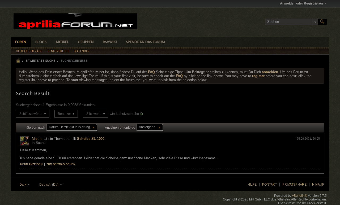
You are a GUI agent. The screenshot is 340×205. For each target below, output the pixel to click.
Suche (40, 143)
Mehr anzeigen (31, 164)
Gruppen (86, 42)
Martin (36, 139)
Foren (20, 42)
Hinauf (318, 184)
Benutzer (65, 114)
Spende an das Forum (145, 42)
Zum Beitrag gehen (60, 164)
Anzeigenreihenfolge (120, 127)
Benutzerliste (58, 51)
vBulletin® (299, 196)
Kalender (82, 51)
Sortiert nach (36, 127)
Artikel (62, 42)
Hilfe (252, 184)
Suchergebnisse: (29, 105)
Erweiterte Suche (40, 60)
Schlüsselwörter (31, 114)
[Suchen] (322, 22)
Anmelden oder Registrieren (301, 3)
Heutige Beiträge (29, 51)
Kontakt (269, 184)
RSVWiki (110, 42)
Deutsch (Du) (49, 184)
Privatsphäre (294, 184)
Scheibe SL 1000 (90, 139)
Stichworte (94, 114)
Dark (23, 184)
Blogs (40, 42)
